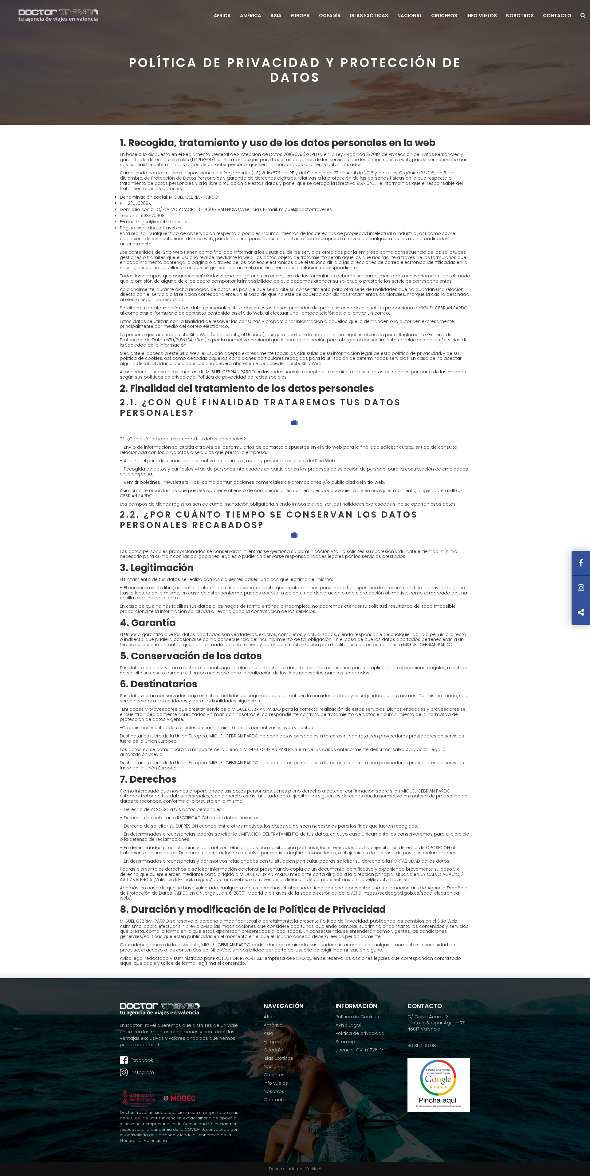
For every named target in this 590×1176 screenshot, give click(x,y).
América (250, 15)
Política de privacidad (360, 1033)
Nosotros (520, 15)
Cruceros (444, 15)
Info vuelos (481, 15)
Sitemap (345, 1041)
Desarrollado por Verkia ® (295, 1169)
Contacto (557, 15)
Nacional (409, 15)
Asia (275, 15)
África (222, 15)
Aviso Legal (348, 1025)
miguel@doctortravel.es (305, 209)
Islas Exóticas (369, 15)
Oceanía (330, 15)
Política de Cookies (357, 1016)
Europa (300, 15)
